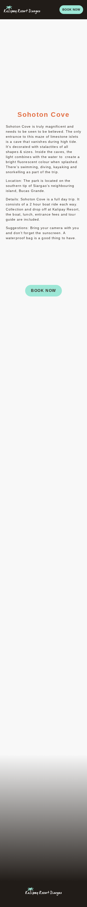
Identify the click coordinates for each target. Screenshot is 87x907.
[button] (49, 9)
